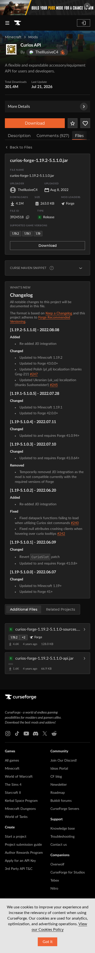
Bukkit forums (61, 801)
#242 (61, 534)
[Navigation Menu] (7, 22)
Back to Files (21, 147)
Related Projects (60, 609)
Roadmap (57, 792)
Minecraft (13, 37)
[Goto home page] (17, 23)
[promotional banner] (47, 7)
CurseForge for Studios (67, 872)
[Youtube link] (26, 733)
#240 (75, 523)
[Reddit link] (54, 733)
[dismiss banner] (87, 6)
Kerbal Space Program (21, 801)
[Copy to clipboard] (27, 217)
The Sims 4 (13, 784)
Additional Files (23, 609)
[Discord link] (35, 733)
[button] (47, 636)
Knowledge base (62, 828)
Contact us (58, 844)
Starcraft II (13, 792)
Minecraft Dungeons (20, 809)
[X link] (45, 733)
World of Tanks (16, 817)
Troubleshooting (62, 836)
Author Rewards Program (24, 852)
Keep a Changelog (59, 313)
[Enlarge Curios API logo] (11, 49)
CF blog (56, 776)
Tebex (54, 880)
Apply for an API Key (20, 861)
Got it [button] (48, 942)
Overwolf (57, 864)
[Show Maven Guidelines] (80, 268)
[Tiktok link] (17, 733)
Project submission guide (23, 844)
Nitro (54, 888)
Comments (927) (53, 135)
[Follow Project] (85, 123)
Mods (33, 37)
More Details (19, 107)
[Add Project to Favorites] (72, 123)
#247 (34, 374)
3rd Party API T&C (18, 869)
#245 (54, 385)
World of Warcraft (19, 776)
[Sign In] (83, 23)
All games (12, 760)
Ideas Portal (59, 768)
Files (79, 135)
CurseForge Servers (64, 809)
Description (19, 135)
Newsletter (58, 784)
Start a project (15, 836)
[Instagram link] (8, 733)
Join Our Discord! (63, 760)
